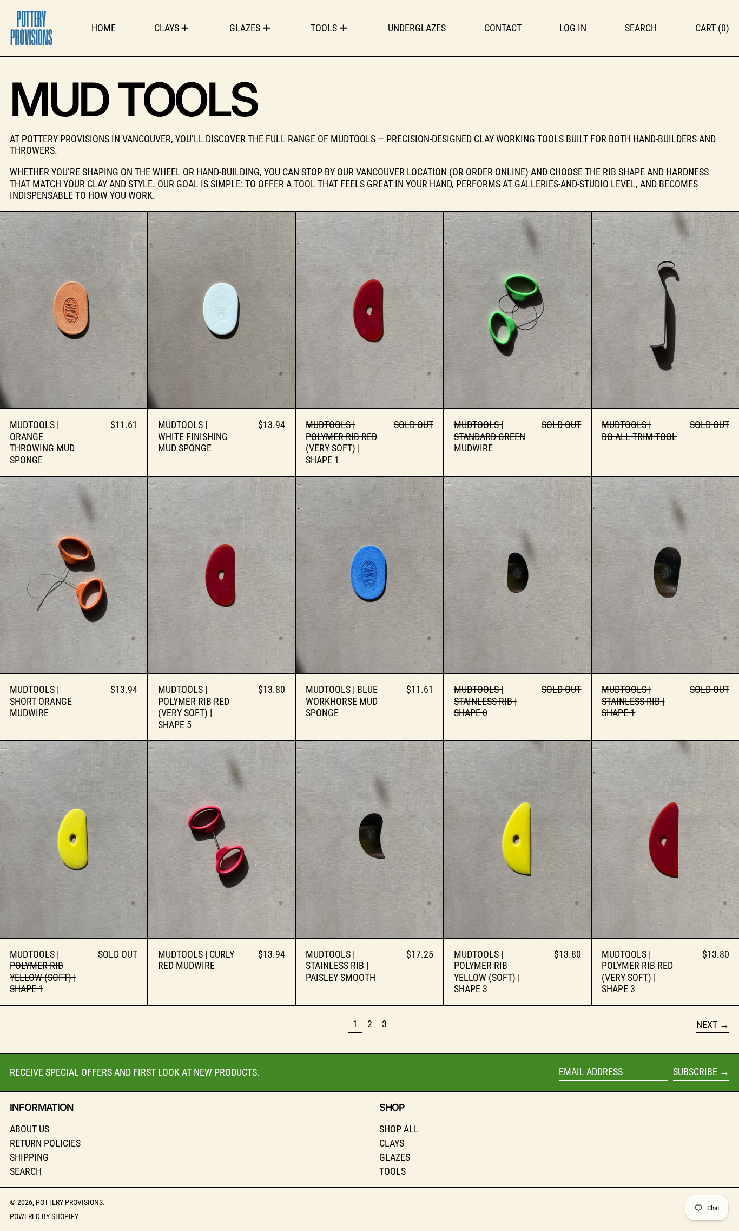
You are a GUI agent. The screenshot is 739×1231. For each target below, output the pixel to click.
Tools (392, 1171)
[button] (641, 28)
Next (706, 1024)
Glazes (394, 1157)
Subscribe (695, 1071)
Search (26, 1171)
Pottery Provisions (69, 1202)
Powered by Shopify (44, 1216)
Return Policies (45, 1143)
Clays (391, 1143)
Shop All (399, 1129)
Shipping (29, 1157)
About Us (29, 1129)
